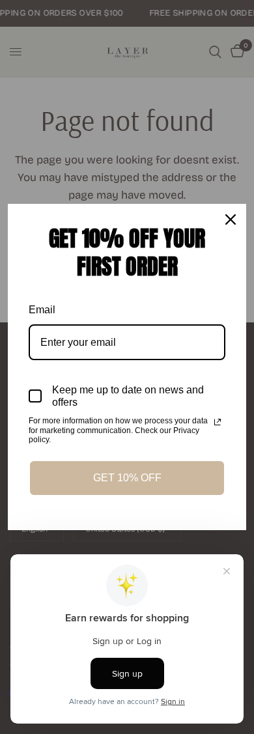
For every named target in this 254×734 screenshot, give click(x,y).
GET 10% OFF (127, 477)
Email (42, 309)
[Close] (230, 219)
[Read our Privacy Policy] (217, 422)
